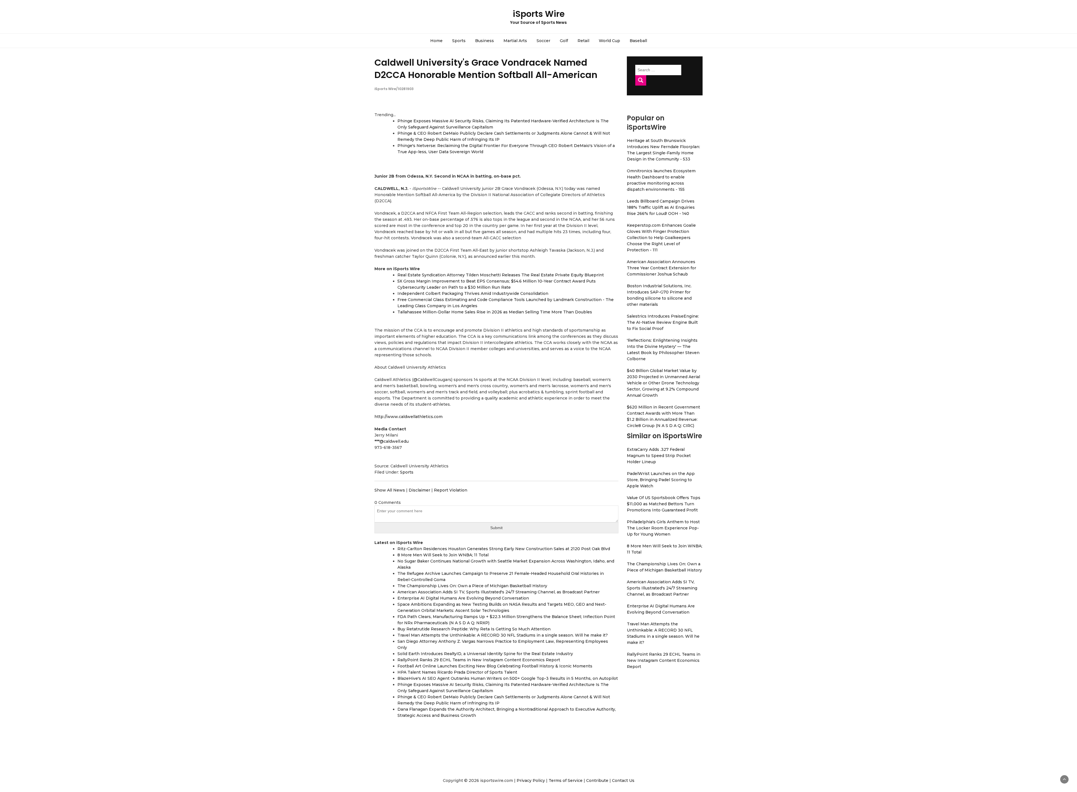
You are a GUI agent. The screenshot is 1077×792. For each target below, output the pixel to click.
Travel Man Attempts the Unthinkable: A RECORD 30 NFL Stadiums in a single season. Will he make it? (502, 635)
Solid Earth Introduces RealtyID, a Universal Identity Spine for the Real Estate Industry (485, 653)
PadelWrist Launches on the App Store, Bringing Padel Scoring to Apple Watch (661, 479)
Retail (583, 40)
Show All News (389, 490)
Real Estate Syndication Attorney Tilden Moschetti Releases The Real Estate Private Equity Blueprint (500, 274)
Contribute (597, 780)
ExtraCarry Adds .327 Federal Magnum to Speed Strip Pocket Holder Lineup (659, 455)
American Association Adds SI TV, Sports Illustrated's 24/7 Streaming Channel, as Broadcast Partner (498, 591)
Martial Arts (515, 40)
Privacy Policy (531, 780)
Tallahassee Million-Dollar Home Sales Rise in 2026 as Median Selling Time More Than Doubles (494, 311)
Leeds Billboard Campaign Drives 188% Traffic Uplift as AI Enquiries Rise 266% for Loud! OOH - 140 (661, 207)
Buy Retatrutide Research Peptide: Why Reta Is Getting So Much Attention (474, 629)
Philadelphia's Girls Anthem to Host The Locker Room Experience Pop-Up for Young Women (663, 528)
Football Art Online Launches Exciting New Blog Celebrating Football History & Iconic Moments (494, 666)
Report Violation (450, 490)
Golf (564, 40)
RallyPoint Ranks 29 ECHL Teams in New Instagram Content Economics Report (478, 659)
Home (436, 40)
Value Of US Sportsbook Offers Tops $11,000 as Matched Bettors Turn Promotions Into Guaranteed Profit (663, 504)
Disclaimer (419, 490)
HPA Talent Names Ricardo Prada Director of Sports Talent (457, 672)
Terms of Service (566, 780)
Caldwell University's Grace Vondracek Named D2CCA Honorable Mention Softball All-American (485, 68)
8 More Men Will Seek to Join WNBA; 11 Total (443, 554)
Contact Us (623, 780)
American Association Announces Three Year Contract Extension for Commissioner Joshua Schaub (661, 268)
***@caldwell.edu (391, 441)
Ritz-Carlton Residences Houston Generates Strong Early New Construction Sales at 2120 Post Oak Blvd (503, 548)
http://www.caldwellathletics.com (408, 416)
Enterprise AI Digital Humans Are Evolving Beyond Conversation (463, 598)
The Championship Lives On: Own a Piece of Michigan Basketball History (472, 585)
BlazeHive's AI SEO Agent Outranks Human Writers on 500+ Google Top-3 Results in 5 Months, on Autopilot (507, 678)
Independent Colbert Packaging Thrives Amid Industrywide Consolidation (472, 293)
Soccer (543, 40)
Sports (459, 40)
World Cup (609, 40)
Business (484, 40)
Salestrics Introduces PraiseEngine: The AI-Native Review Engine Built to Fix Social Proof (663, 322)
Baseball (638, 40)
